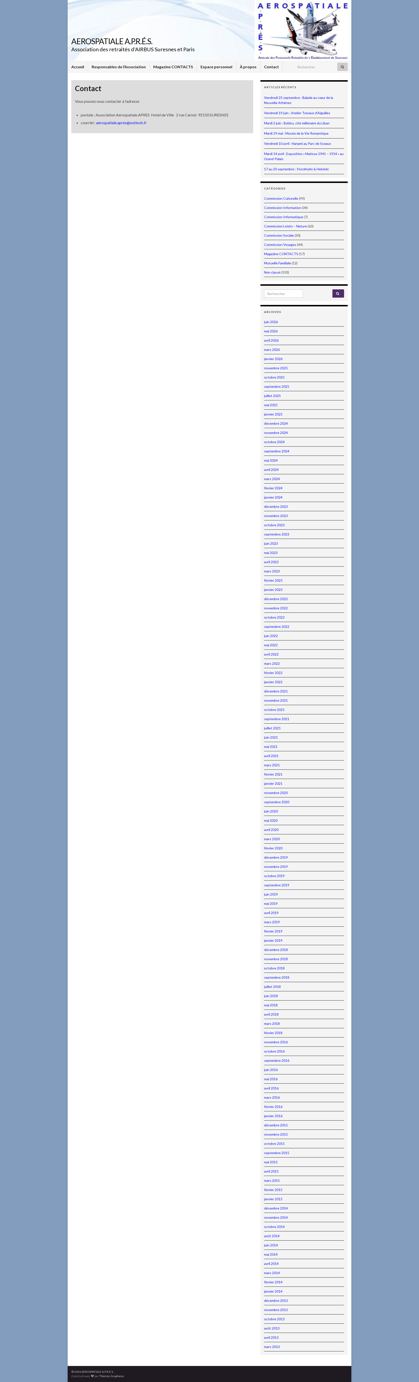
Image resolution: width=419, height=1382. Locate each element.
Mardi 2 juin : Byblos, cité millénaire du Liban (297, 123)
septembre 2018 (276, 977)
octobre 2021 (274, 710)
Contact (271, 66)
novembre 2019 (276, 866)
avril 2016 (271, 1088)
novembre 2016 (276, 1042)
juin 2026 (271, 322)
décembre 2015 (276, 1125)
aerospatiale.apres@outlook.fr (121, 122)
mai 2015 (271, 1162)
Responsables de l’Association (119, 66)
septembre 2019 (276, 885)
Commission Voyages (280, 244)
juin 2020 (271, 811)
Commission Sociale (279, 235)
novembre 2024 (276, 433)
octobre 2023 (274, 525)
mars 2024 (272, 479)
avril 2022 (271, 654)
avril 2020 (271, 830)
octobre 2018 (274, 968)
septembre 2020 (276, 802)
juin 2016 (271, 1070)
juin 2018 (271, 996)
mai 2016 (271, 1079)
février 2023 (273, 580)
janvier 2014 (273, 1291)
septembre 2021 (276, 719)
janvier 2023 (273, 589)
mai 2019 (271, 903)
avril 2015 (271, 1171)
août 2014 (272, 1236)
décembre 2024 (276, 423)
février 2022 (273, 673)
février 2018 (273, 1033)
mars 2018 (272, 1023)
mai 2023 (271, 553)
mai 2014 (271, 1254)
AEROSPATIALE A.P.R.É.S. (111, 41)
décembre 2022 (276, 599)
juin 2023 (271, 543)
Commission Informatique (283, 217)
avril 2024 (271, 469)
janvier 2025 (273, 414)
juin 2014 (271, 1245)
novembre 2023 (276, 516)
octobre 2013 (274, 1319)
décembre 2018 (276, 950)
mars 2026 (272, 349)
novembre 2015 (276, 1134)
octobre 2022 (274, 617)
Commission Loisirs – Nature (285, 226)
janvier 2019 (273, 940)
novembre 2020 (276, 793)
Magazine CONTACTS (173, 66)
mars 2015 (272, 1180)
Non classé (272, 272)
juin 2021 (271, 737)
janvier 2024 (273, 497)
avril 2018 (271, 1014)
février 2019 (273, 931)
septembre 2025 (276, 386)
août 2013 (272, 1328)
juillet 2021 (272, 728)
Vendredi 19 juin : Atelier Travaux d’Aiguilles (297, 113)
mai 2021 (271, 746)
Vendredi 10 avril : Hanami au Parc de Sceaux (297, 143)
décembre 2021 (276, 691)
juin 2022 (271, 636)
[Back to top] (408, 1371)
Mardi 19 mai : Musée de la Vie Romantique (296, 133)
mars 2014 (272, 1273)
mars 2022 (272, 663)
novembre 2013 (276, 1310)
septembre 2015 (276, 1153)
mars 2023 (272, 571)
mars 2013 (272, 1347)
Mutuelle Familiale (277, 263)
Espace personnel (216, 66)
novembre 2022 (276, 608)
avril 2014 (271, 1263)
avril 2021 (271, 756)
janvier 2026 (273, 359)
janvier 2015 (273, 1199)
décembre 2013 (276, 1300)
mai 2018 (271, 1005)
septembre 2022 (276, 626)
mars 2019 (272, 922)
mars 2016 (272, 1097)
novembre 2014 (276, 1217)
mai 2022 (271, 645)
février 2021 (273, 774)
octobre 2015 (274, 1143)
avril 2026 (271, 340)
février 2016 (273, 1107)
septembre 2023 (276, 534)
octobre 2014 (274, 1227)
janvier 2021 (273, 783)
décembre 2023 (276, 506)
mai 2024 (271, 460)
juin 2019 (271, 894)
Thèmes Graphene (111, 1376)
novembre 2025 (276, 368)
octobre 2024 (274, 442)
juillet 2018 (272, 987)
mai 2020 (271, 820)
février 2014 (273, 1282)
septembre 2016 (276, 1060)
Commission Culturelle (281, 198)
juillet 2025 (272, 396)
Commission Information (282, 208)
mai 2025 (271, 405)
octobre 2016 (274, 1051)
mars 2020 (272, 839)
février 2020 (273, 848)
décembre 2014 (276, 1208)
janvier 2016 (273, 1116)
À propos (248, 66)
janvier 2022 (273, 682)
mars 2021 (272, 765)
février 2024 (273, 488)
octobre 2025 (274, 377)
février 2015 (273, 1190)
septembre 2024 (276, 451)
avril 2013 (271, 1337)
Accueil (77, 66)
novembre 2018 (276, 959)
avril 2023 (271, 562)
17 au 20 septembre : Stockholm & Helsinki (296, 169)
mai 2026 (271, 331)
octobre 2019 (274, 876)
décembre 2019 (276, 857)
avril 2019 (271, 913)
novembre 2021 (276, 700)
